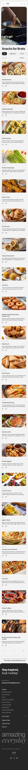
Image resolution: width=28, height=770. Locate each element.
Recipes (4, 689)
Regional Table (6, 720)
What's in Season (6, 702)
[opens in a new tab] (11, 758)
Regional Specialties (7, 692)
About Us (4, 727)
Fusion (3, 697)
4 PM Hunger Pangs (6, 705)
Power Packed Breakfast (8, 710)
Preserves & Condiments (8, 699)
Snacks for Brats (6, 694)
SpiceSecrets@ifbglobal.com (11, 683)
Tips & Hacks (5, 716)
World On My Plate (6, 712)
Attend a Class (6, 723)
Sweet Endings (5, 707)
